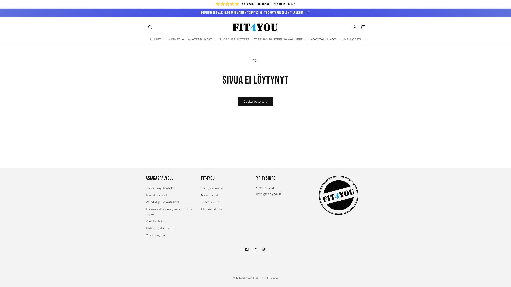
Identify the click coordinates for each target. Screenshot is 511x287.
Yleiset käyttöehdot (160, 188)
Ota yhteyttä (155, 235)
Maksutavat (209, 195)
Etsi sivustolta (211, 209)
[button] (150, 27)
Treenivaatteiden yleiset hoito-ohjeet (169, 211)
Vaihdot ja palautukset (162, 202)
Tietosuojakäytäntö (160, 228)
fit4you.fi (247, 278)
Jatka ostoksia (255, 101)
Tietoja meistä (211, 188)
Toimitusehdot (157, 195)
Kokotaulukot (156, 221)
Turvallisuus (210, 202)
